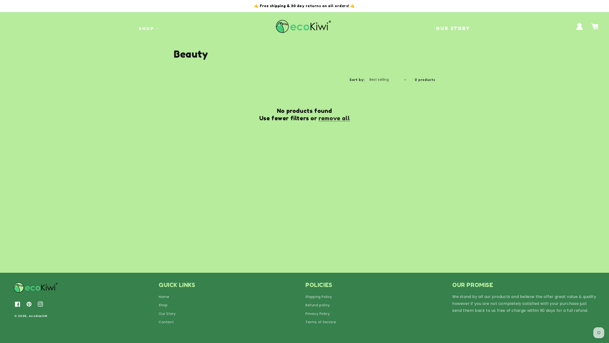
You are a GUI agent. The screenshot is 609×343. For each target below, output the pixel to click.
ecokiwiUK (38, 316)
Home (164, 296)
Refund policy (317, 305)
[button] (146, 28)
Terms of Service (320, 322)
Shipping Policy (318, 296)
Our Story (167, 313)
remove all (334, 118)
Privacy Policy (317, 313)
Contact (166, 322)
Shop (163, 305)
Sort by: (356, 80)
